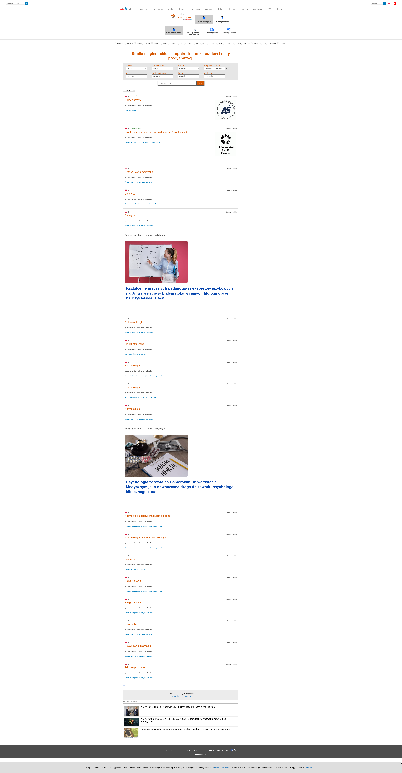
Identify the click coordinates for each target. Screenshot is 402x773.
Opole (212, 43)
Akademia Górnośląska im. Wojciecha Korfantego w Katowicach (146, 376)
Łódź (196, 43)
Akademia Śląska (130, 110)
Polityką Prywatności (222, 768)
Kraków (181, 43)
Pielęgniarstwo (133, 99)
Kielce (174, 43)
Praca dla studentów (218, 750)
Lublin (190, 43)
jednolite (221, 9)
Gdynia (148, 43)
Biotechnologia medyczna (139, 172)
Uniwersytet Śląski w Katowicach (135, 354)
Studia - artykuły (130, 701)
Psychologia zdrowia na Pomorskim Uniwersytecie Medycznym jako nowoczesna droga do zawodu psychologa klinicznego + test (179, 487)
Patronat (204, 750)
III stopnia (244, 9)
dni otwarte (183, 9)
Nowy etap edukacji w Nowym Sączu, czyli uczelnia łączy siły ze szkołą (178, 706)
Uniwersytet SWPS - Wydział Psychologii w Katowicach (143, 142)
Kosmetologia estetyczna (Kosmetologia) (147, 515)
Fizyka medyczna (134, 343)
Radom (229, 43)
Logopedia (130, 559)
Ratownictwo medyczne (138, 645)
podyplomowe (257, 9)
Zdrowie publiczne (135, 667)
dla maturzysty (144, 9)
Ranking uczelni (229, 33)
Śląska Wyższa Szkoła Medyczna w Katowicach (140, 204)
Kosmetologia (132, 365)
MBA (269, 9)
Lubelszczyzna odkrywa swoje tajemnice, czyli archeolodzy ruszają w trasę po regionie (185, 728)
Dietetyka (130, 193)
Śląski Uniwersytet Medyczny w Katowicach (139, 182)
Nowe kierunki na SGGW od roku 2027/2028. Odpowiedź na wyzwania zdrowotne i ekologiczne (183, 720)
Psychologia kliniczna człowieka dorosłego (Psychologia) (156, 132)
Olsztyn (204, 43)
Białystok (120, 43)
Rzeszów (238, 43)
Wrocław (282, 43)
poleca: (131, 9)
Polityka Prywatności (201, 754)
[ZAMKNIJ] (311, 768)
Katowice (165, 43)
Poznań (220, 43)
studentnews (158, 9)
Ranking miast (212, 33)
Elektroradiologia (134, 322)
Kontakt (196, 750)
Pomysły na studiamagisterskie (193, 33)
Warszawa (272, 43)
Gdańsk (139, 43)
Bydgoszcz (129, 43)
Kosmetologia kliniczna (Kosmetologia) (146, 537)
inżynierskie (209, 9)
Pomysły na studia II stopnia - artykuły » (145, 235)
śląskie (256, 43)
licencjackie (195, 9)
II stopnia (232, 9)
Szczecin (247, 43)
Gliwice (156, 43)
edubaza (279, 9)
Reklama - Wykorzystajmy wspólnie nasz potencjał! (178, 750)
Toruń (264, 43)
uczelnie (171, 9)
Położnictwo (131, 624)
